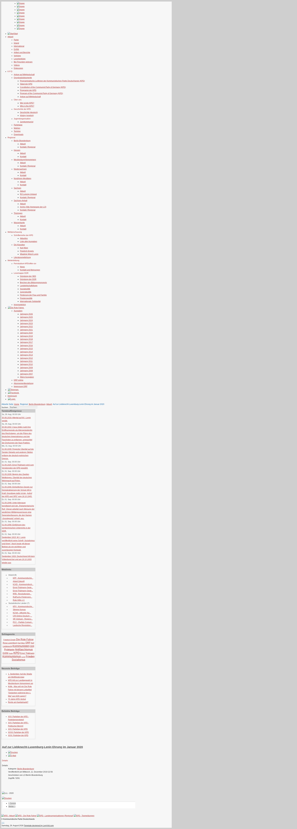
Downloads (18, 134)
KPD (16, 653)
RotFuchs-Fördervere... (22, 597)
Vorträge (17, 56)
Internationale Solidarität (30, 301)
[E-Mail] (12, 756)
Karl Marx (24, 248)
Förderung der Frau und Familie (33, 295)
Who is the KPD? (27, 106)
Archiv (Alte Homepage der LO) (33, 207)
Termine (17, 131)
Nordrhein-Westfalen (22, 178)
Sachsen (17, 188)
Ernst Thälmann (27, 653)
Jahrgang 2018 (26, 339)
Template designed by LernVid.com (39, 826)
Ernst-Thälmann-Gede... (23, 587)
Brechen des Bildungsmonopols (33, 282)
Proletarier (9, 649)
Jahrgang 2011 (26, 361)
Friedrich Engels (27, 251)
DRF (28, 642)
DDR (32, 646)
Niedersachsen (20, 169)
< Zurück (12, 803)
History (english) (27, 115)
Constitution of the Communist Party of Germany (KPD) (43, 87)
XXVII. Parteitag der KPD (18, 732)
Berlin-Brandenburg (22, 141)
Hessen (17, 150)
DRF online (18, 380)
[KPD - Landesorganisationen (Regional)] (55, 816)
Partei (16, 40)
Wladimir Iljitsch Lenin (29, 254)
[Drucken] (13, 752)
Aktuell (23, 144)
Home (16, 404)
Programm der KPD (28, 90)
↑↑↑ (3, 822)
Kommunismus (11, 656)
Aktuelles (24, 238)
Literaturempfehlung (22, 257)
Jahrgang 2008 (26, 371)
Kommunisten (21, 646)
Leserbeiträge (20, 59)
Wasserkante (19, 223)
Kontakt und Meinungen (30, 270)
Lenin (23, 657)
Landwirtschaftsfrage (28, 286)
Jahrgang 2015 (26, 349)
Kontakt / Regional (27, 147)
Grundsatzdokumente (23, 78)
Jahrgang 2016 (26, 345)
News (22, 267)
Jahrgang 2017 (26, 342)
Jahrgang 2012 (26, 358)
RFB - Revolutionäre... (22, 594)
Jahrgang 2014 (26, 352)
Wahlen (17, 128)
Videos (17, 65)
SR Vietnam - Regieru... (23, 619)
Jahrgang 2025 (26, 317)
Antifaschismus (24, 649)
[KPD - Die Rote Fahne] (26, 816)
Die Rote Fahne (25, 639)
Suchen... (5, 407)
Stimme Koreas (19, 610)
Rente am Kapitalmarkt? (18, 702)
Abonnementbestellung (23, 383)
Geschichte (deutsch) (29, 112)
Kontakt (23, 156)
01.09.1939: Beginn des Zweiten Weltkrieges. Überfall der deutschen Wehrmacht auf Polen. (17, 477)
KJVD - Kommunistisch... (23, 584)
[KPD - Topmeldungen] (84, 816)
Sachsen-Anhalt (20, 200)
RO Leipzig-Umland (28, 194)
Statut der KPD (26, 84)
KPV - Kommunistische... (23, 606)
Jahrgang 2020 (26, 333)
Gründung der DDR (28, 279)
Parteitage (18, 125)
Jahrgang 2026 (26, 314)
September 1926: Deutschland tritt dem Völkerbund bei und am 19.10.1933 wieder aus (18, 559)
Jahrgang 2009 (26, 368)
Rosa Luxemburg (10, 643)
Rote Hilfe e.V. (19, 600)
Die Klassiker (19, 245)
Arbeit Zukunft (18, 581)
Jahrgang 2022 (26, 326)
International (19, 46)
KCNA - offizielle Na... (22, 613)
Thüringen (18, 213)
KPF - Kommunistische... (23, 578)
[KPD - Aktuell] (8, 816)
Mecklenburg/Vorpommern (25, 160)
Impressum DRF (20, 386)
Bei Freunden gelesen (23, 62)
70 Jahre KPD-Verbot (17, 699)
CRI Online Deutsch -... (22, 616)
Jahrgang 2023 (26, 323)
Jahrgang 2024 (26, 320)
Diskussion (18, 68)
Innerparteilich (20, 305)
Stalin (11, 653)
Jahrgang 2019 (26, 336)
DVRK (16, 49)
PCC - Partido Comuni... (23, 622)
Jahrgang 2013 (26, 355)
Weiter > (12, 806)
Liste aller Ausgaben (28, 241)
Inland (16, 43)
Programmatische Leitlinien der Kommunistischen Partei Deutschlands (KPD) (52, 81)
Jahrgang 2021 (26, 330)
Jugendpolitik (25, 292)
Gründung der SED (28, 276)
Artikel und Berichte (22, 52)
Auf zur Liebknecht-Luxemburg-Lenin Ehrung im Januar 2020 (42, 747)
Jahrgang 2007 (26, 374)
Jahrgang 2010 (26, 364)
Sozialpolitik (25, 289)
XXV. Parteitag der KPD (18, 729)
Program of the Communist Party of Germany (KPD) (41, 93)
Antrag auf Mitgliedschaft (24, 74)
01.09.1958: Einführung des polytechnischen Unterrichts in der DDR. (16, 528)
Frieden (30, 656)
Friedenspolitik (26, 298)
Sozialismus (18, 659)
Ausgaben (18, 311)
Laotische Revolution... (22, 625)
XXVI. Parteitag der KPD (18, 735)
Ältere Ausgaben (27, 377)
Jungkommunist (26, 122)
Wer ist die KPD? (27, 103)
